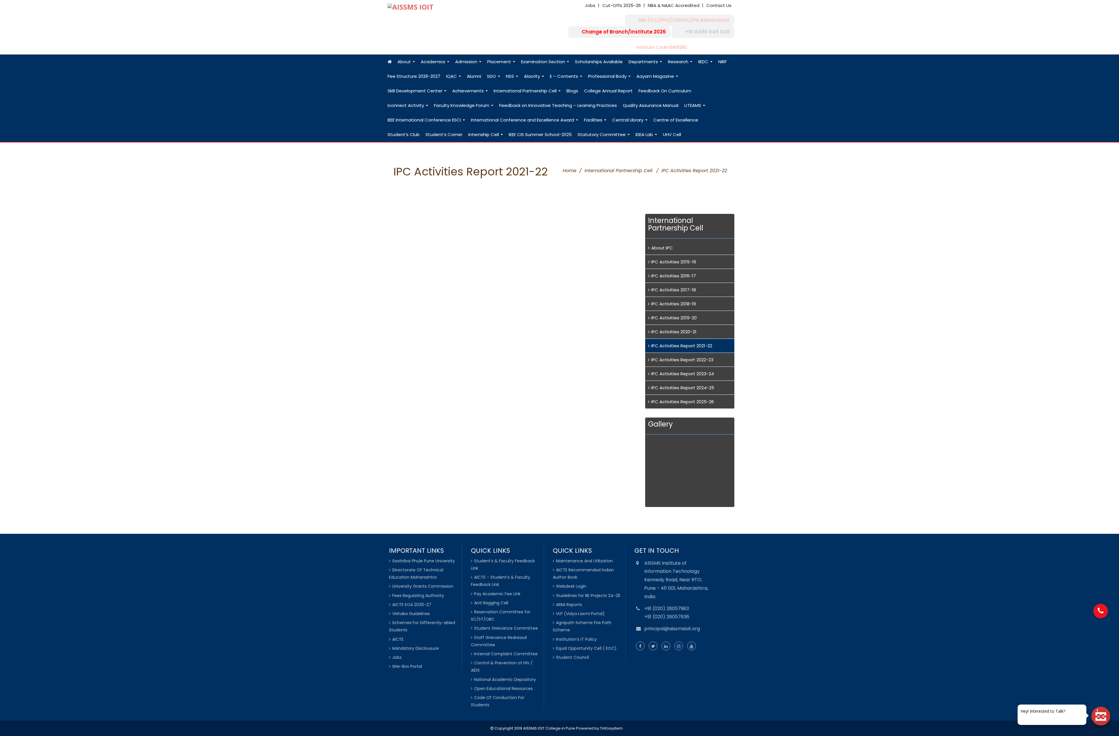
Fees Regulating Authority (418, 595)
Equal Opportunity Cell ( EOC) (586, 648)
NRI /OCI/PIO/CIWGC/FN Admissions (684, 20)
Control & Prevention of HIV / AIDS (502, 666)
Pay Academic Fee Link (497, 594)
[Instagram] (679, 646)
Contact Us (718, 5)
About (404, 62)
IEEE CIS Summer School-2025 (540, 134)
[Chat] (1100, 716)
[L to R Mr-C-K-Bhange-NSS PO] (701, 479)
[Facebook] (640, 646)
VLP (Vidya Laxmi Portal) (580, 614)
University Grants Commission (422, 586)
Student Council (572, 657)
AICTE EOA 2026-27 (411, 605)
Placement (499, 62)
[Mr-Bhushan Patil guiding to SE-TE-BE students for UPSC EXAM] (723, 479)
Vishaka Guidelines (411, 614)
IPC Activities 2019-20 (674, 318)
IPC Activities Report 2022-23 (682, 360)
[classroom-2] (723, 462)
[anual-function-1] (678, 444)
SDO (492, 76)
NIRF (722, 62)
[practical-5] (656, 462)
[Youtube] (691, 646)
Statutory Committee (602, 134)
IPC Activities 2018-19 (673, 304)
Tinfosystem (611, 728)
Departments (644, 62)
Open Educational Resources (503, 688)
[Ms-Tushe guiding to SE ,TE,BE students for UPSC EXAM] (656, 497)
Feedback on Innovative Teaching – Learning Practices (558, 105)
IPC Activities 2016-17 (673, 276)
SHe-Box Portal (407, 666)
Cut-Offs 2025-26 (621, 5)
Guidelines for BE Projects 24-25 (588, 595)
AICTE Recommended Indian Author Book (583, 573)
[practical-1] (701, 497)
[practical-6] (678, 462)
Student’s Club (404, 134)
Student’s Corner (443, 134)
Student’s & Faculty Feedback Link (503, 564)
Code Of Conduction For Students (497, 701)
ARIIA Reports (569, 605)
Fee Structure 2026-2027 (414, 76)
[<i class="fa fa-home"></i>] (390, 61)
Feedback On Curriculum (664, 91)
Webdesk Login (571, 586)
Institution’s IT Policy (576, 639)
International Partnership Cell (526, 91)
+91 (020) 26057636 (666, 616)
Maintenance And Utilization (584, 561)
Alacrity (532, 76)
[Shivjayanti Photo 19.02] (656, 444)
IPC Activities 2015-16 (673, 262)
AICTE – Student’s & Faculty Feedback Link (500, 580)
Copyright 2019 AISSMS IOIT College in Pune (534, 728)
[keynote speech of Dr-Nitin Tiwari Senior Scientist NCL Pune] (678, 479)
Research (678, 62)
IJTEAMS (693, 105)
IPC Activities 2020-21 (673, 332)
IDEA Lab (645, 134)
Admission (466, 62)
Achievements (468, 91)
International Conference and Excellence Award (523, 120)
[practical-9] (701, 462)
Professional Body (608, 76)
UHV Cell (672, 134)
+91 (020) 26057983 (666, 608)
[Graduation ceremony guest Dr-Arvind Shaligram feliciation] (701, 444)
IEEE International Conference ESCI (425, 120)
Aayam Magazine (655, 76)
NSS (510, 76)
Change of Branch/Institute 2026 (624, 32)
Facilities (594, 120)
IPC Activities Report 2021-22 (681, 346)
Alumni (474, 76)
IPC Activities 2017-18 (673, 290)
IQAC (452, 76)
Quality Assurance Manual (650, 105)
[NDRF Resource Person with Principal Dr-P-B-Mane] (678, 497)
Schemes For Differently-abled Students (422, 626)
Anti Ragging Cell (491, 603)
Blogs (572, 91)
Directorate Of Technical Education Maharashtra (416, 573)
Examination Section (543, 62)
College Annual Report (608, 91)
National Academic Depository (505, 679)
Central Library (628, 120)
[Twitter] (653, 646)
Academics (433, 62)
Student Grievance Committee (506, 628)
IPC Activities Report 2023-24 (682, 374)
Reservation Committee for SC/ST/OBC (500, 615)
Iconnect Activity (406, 105)
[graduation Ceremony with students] (723, 444)
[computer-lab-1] (656, 479)
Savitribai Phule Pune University (423, 561)
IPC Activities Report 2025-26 (682, 402)
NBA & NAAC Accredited (673, 5)
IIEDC (704, 62)
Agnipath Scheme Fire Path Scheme (582, 626)
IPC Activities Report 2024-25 (682, 388)
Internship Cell (484, 134)
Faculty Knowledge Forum (462, 105)
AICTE (398, 639)
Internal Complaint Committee (506, 654)
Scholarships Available (599, 62)
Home (569, 170)
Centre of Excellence (675, 120)
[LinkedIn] (666, 646)
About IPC (662, 248)
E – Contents (564, 76)
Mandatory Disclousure (415, 648)
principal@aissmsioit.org (672, 628)
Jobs (590, 5)
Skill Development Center (416, 91)
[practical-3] (723, 497)
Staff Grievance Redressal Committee (499, 641)
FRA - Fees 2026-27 (607, 47)
